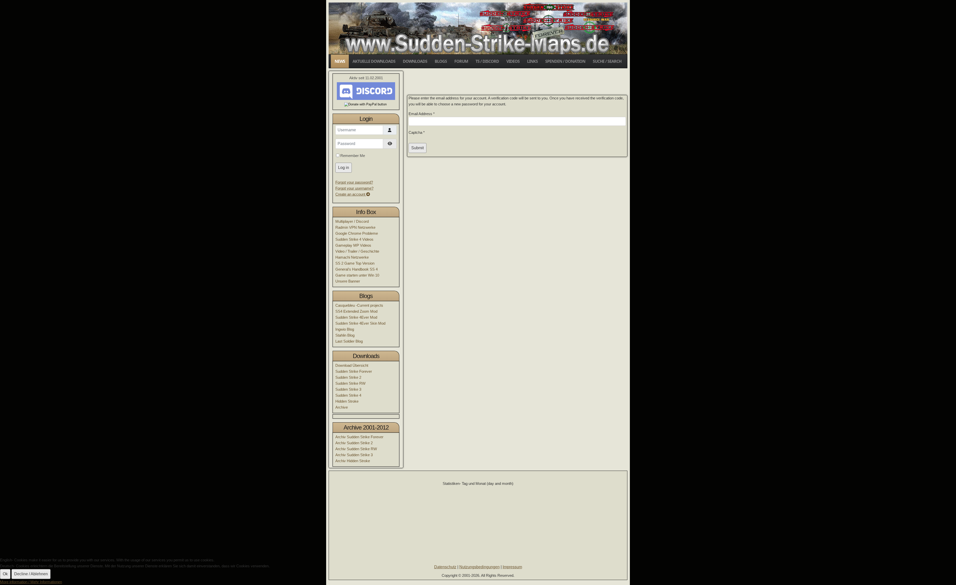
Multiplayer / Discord (352, 221)
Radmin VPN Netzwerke (355, 227)
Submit (417, 148)
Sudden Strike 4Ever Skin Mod (360, 323)
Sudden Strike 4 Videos (354, 239)
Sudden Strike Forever (353, 371)
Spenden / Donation (565, 61)
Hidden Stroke (346, 401)
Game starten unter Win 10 (357, 275)
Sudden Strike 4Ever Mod (356, 317)
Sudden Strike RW (350, 383)
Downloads (415, 61)
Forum (461, 61)
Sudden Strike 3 (348, 389)
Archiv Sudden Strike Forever (359, 437)
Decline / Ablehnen (31, 574)
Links (532, 61)
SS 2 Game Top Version (354, 263)
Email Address (422, 114)
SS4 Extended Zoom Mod (356, 311)
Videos (513, 61)
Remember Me (352, 155)
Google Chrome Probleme (356, 233)
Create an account (350, 194)
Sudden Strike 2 (348, 377)
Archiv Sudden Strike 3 (354, 455)
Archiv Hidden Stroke (352, 461)
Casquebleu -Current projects (359, 305)
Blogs (441, 61)
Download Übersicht (351, 365)
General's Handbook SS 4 (356, 269)
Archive (341, 407)
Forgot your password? (354, 182)
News (340, 61)
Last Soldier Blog (349, 341)
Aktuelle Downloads (374, 61)
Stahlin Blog (345, 335)
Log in (343, 167)
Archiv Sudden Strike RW (356, 449)
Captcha (417, 132)
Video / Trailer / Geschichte (357, 251)
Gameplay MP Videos (353, 245)
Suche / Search (607, 61)
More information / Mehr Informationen (31, 582)
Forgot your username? (354, 188)
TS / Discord (487, 61)
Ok (5, 574)
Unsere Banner (347, 281)
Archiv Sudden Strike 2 (354, 443)
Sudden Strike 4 (348, 395)
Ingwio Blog (344, 329)
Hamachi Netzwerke (352, 257)
